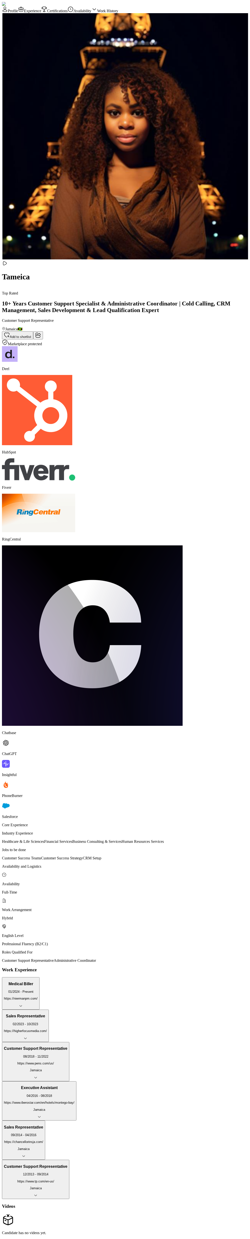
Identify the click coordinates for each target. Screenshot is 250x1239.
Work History (107, 11)
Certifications (57, 11)
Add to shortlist (20, 337)
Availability (82, 11)
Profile (13, 11)
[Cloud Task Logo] (17, 4)
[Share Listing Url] (38, 335)
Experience (32, 11)
